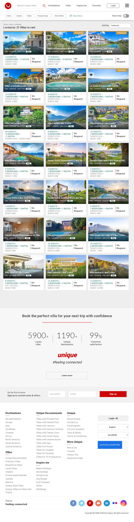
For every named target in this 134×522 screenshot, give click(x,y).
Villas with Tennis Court (47, 432)
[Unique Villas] (8, 5)
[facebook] (74, 503)
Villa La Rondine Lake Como (19, 86)
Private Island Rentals (16, 475)
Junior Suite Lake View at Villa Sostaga (25, 198)
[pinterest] (91, 503)
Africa (8, 436)
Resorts (9, 482)
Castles (9, 478)
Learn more (67, 375)
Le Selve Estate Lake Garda (104, 86)
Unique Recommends (16, 458)
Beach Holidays (43, 468)
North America (12, 439)
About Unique (73, 419)
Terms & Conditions (76, 436)
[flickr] (115, 503)
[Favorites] (6, 38)
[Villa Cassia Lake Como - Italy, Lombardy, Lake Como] (66, 117)
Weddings (41, 489)
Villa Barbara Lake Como (102, 272)
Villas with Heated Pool (47, 422)
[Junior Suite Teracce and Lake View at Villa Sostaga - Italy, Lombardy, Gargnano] (66, 192)
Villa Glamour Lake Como (60, 272)
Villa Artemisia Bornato (59, 235)
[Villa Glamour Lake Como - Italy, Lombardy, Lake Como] (66, 267)
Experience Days (75, 458)
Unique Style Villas (14, 485)
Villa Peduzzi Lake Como (17, 48)
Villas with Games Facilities (49, 429)
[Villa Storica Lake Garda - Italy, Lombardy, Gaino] (108, 43)
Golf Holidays (43, 482)
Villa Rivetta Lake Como (17, 272)
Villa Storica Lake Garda (102, 48)
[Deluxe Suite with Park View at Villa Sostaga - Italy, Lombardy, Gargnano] (108, 155)
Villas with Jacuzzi (45, 425)
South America (12, 443)
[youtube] (99, 503)
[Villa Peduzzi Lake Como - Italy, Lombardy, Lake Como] (23, 43)
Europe (8, 422)
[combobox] (120, 25)
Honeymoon (42, 475)
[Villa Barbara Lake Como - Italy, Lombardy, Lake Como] (108, 267)
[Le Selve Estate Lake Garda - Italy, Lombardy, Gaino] (108, 80)
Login (112, 418)
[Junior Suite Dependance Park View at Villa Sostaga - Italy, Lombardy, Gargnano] (66, 155)
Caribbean (10, 429)
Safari (39, 485)
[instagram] (124, 503)
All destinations (13, 419)
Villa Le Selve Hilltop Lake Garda (63, 86)
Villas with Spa (43, 443)
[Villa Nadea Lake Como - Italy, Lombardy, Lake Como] (23, 155)
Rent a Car (72, 447)
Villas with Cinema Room (48, 439)
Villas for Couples (45, 450)
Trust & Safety (74, 432)
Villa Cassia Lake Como (59, 123)
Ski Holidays (42, 471)
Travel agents (73, 425)
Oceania (9, 432)
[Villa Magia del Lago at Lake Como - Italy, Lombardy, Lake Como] (108, 229)
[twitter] (83, 503)
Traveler (71, 451)
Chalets (9, 471)
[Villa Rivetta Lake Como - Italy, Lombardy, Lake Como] (23, 267)
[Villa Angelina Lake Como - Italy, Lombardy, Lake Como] (108, 117)
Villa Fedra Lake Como (16, 123)
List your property (75, 429)
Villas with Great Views (47, 436)
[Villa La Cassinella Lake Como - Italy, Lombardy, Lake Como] (66, 43)
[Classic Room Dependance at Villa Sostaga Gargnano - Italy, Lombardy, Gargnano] (23, 229)
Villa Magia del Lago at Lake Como (107, 235)
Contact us (72, 422)
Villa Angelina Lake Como (103, 123)
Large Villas (11, 468)
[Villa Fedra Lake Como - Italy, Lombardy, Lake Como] (23, 117)
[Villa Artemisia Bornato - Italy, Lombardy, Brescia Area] (66, 229)
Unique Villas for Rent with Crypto (18, 491)
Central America (13, 446)
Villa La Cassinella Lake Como (62, 48)
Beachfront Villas (13, 465)
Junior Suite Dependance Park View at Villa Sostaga (74, 160)
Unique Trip (72, 454)
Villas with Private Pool (47, 419)
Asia (7, 425)
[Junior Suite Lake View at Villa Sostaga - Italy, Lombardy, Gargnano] (23, 192)
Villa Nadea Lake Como (16, 160)
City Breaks (41, 478)
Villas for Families (45, 453)
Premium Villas (12, 461)
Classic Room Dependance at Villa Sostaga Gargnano (32, 235)
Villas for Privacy (44, 446)
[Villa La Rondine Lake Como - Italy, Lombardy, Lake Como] (23, 80)
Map (28, 51)
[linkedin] (108, 503)
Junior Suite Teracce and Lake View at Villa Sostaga (74, 198)
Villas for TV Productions (48, 457)
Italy (10, 24)
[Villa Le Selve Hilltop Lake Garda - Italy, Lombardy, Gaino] (66, 80)
